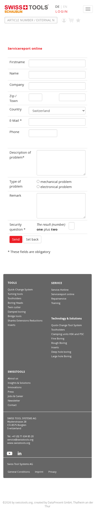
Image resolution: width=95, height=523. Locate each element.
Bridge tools (14, 316)
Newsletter (14, 400)
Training (55, 303)
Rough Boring (59, 343)
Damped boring (17, 311)
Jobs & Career (15, 396)
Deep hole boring (61, 351)
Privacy (52, 471)
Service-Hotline (59, 289)
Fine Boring (57, 338)
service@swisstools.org (20, 439)
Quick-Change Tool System (66, 325)
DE (57, 6)
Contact (12, 405)
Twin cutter (14, 307)
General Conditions (19, 471)
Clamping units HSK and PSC (67, 334)
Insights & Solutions (19, 382)
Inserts (11, 325)
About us (13, 378)
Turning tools (15, 294)
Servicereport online (62, 294)
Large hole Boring (61, 356)
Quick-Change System (20, 289)
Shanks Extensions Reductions (25, 320)
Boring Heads (15, 302)
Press (11, 391)
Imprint (39, 471)
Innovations (14, 387)
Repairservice (58, 298)
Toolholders (14, 298)
